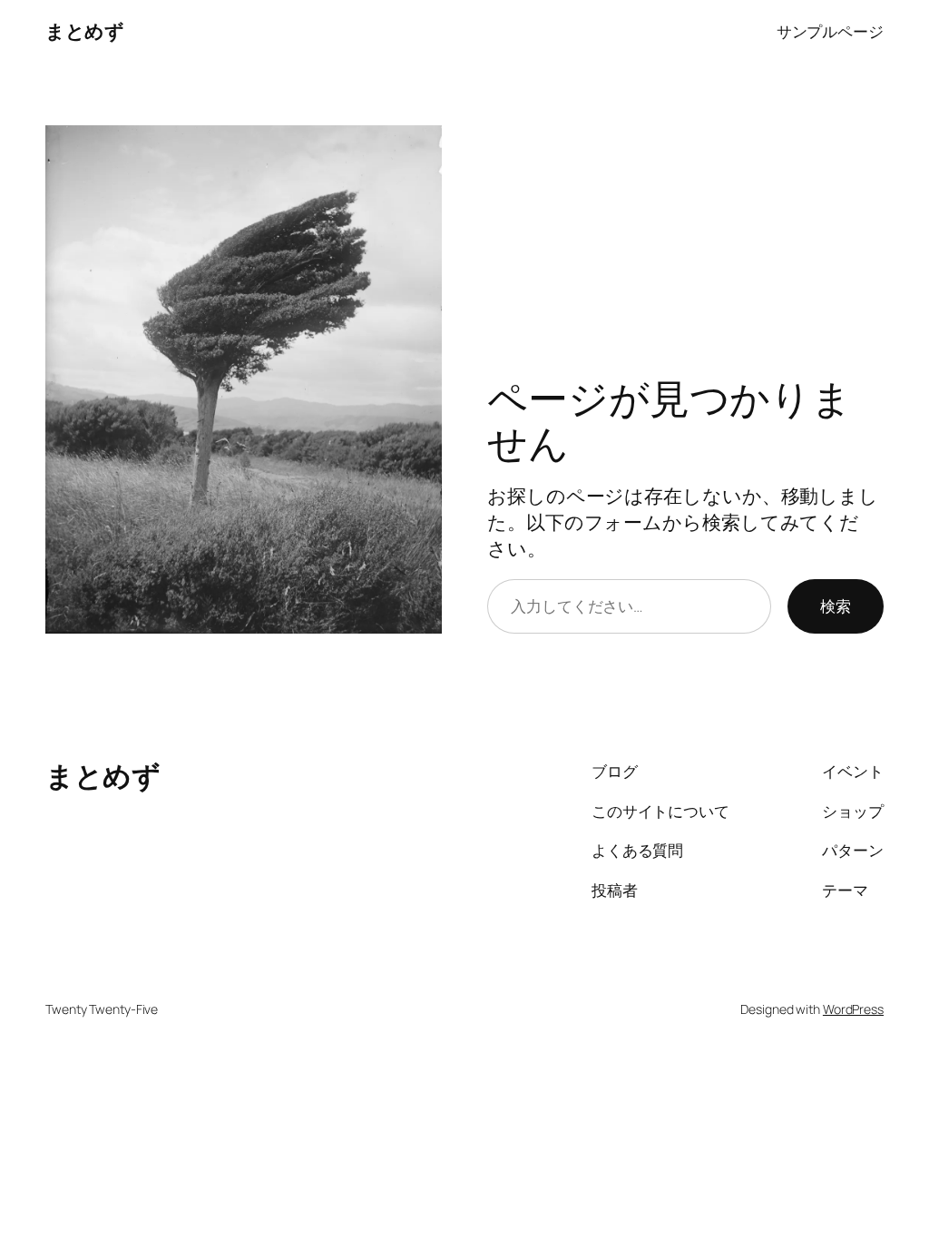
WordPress (853, 1009)
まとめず (84, 31)
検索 (835, 605)
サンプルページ (830, 31)
